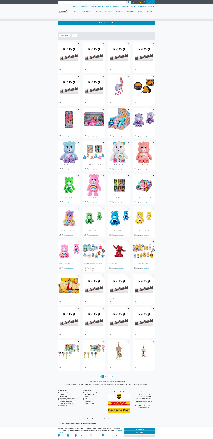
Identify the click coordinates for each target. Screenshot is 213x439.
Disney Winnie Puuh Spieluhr (139, 363)
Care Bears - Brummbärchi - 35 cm (116, 230)
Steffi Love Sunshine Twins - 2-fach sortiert (117, 98)
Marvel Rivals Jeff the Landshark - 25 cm (92, 330)
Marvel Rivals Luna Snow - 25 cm (140, 298)
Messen (87, 396)
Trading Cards (141, 6)
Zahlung (62, 394)
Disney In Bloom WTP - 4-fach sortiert (91, 363)
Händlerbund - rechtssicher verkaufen (95, 393)
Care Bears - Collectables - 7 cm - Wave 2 (92, 164)
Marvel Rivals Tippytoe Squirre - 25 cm (91, 298)
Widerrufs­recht (89, 419)
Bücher (93, 6)
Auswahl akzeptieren (139, 436)
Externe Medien (96, 435)
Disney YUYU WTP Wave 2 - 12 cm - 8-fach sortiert (143, 264)
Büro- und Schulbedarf (86, 11)
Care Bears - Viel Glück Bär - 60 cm (66, 197)
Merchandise (108, 11)
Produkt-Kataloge (89, 394)
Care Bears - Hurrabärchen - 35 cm (66, 263)
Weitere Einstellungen (73, 436)
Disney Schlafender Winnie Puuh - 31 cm (67, 298)
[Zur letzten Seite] (112, 376)
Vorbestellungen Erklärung (67, 405)
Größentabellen (64, 400)
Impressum (99, 419)
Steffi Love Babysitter (63, 131)
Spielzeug (98, 11)
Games (107, 6)
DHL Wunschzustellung (111, 435)
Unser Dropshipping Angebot (67, 403)
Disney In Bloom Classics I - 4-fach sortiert (142, 330)
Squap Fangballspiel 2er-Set (139, 98)
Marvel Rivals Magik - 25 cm (64, 330)
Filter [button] (152, 36)
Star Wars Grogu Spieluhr (114, 363)
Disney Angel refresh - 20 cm (139, 65)
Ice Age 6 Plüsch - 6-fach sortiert (115, 330)
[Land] (140, 2)
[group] (119, 119)
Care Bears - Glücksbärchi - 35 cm (91, 230)
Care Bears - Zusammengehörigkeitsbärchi (67, 230)
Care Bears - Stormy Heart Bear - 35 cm (142, 131)
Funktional (63, 436)
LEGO (74, 11)
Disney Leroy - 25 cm (113, 263)
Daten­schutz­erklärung (109, 419)
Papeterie (141, 11)
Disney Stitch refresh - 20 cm (65, 98)
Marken (150, 6)
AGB (119, 419)
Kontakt (125, 419)
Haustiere (150, 11)
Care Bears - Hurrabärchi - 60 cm (90, 197)
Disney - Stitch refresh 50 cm (65, 65)
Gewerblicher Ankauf (90, 403)
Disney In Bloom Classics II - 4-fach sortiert (67, 363)
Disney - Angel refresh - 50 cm (115, 65)
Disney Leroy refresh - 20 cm (90, 98)
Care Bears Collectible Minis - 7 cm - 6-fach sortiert (117, 198)
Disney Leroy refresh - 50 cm (90, 65)
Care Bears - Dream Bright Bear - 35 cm (67, 164)
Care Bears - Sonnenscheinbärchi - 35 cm (142, 230)
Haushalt (115, 6)
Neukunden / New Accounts (67, 393)
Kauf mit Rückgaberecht (66, 401)
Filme (100, 6)
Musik (131, 6)
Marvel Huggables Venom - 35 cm (115, 298)
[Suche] (128, 2)
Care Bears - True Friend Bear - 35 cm (116, 164)
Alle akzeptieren (140, 429)
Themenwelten (120, 11)
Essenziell (63, 435)
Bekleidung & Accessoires (80, 6)
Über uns (87, 398)
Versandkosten (71, 70)
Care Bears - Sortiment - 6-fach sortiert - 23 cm (143, 197)
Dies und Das (131, 11)
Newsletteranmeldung (144, 407)
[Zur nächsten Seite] (110, 376)
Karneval (123, 6)
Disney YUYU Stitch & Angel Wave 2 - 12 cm (93, 263)
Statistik (71, 435)
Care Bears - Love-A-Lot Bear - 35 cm (141, 164)
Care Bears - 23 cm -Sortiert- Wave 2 (116, 131)
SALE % (152, 16)
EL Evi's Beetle (87, 131)
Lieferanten (88, 401)
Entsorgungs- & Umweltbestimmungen (70, 398)
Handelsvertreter (89, 400)
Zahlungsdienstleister (83, 435)
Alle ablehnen (139, 432)
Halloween (144, 16)
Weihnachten (134, 16)
